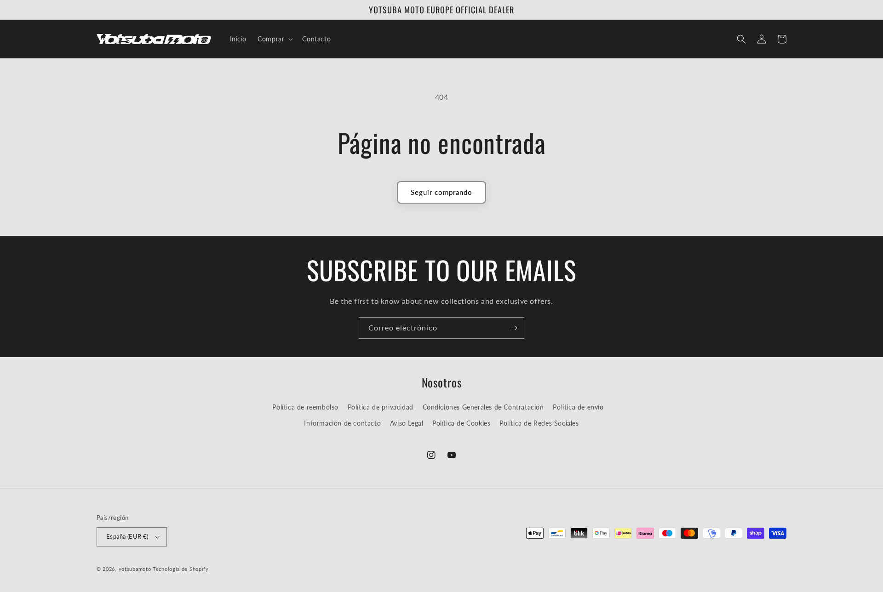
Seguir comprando (441, 192)
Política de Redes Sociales (539, 423)
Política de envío (578, 407)
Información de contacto (342, 423)
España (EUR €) (127, 536)
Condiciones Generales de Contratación (483, 407)
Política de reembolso (305, 407)
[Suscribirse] (514, 328)
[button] (274, 39)
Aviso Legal (407, 423)
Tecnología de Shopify (181, 569)
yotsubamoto (135, 569)
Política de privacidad (380, 407)
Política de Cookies (461, 423)
